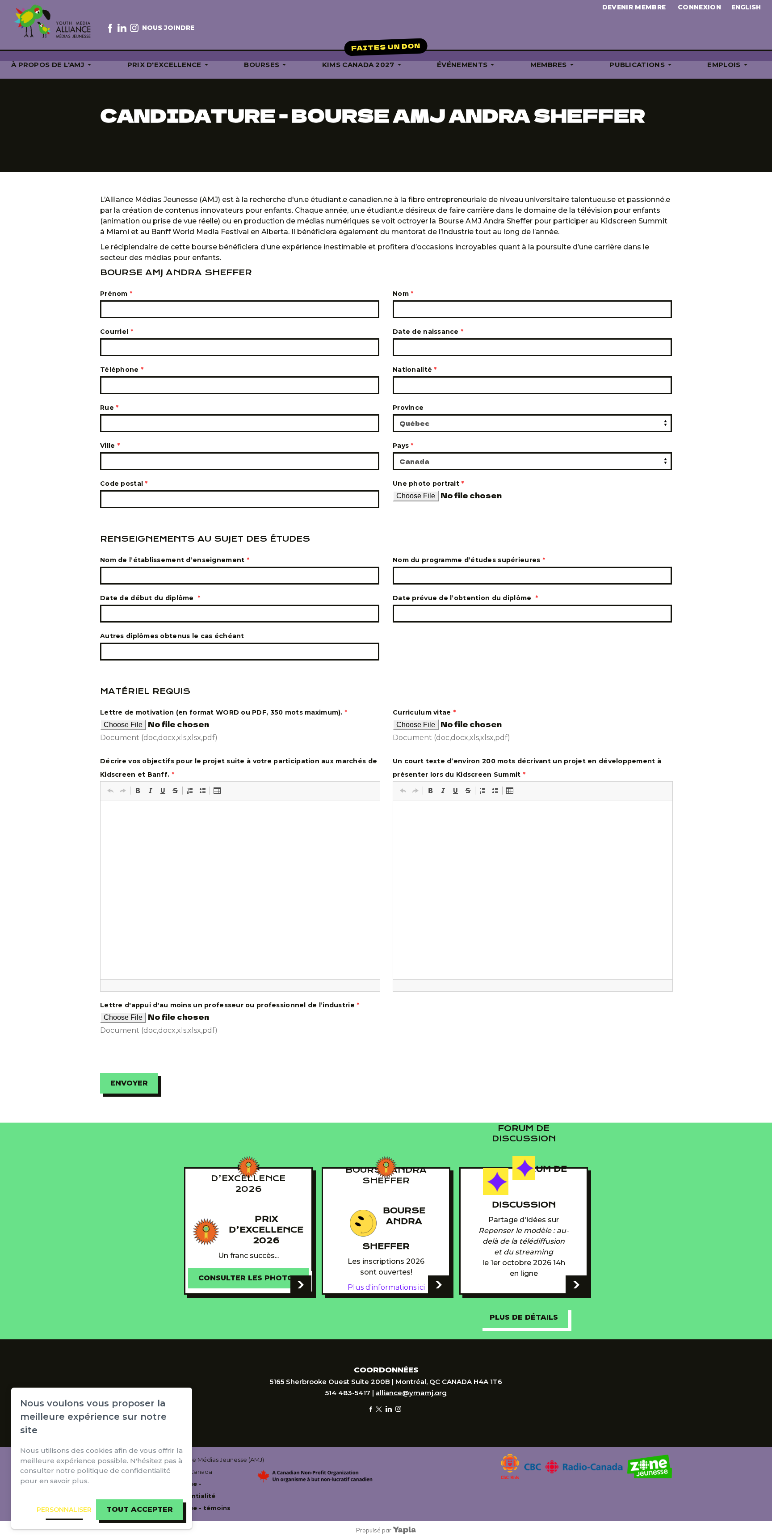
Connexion (699, 7)
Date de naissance (428, 332)
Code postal (124, 484)
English (746, 7)
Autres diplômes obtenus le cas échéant (172, 636)
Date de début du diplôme (150, 598)
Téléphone (121, 370)
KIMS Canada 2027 (358, 64)
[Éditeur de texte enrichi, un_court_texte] (532, 889)
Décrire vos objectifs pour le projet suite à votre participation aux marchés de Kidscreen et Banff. (238, 767)
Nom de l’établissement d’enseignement (174, 560)
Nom (403, 294)
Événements (462, 64)
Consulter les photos (248, 1278)
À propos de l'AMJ (47, 64)
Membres (548, 64)
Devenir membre (634, 7)
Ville (110, 446)
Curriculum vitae (424, 712)
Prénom (116, 294)
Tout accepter (139, 1509)
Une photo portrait (428, 484)
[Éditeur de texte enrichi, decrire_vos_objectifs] (240, 889)
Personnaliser (64, 1510)
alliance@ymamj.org (411, 1393)
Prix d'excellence (164, 64)
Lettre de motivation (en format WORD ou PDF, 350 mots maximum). (223, 712)
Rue (109, 408)
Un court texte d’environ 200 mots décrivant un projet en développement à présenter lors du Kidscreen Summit (527, 767)
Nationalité (415, 370)
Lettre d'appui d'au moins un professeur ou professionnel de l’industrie (229, 1005)
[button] (110, 790)
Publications (637, 64)
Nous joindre (168, 28)
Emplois (723, 64)
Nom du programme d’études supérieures (469, 560)
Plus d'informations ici (386, 1287)
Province (408, 408)
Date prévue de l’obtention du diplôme (465, 598)
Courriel (116, 332)
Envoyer (129, 1083)
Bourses (261, 64)
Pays (403, 446)
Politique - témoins (199, 1507)
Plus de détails (524, 1317)
